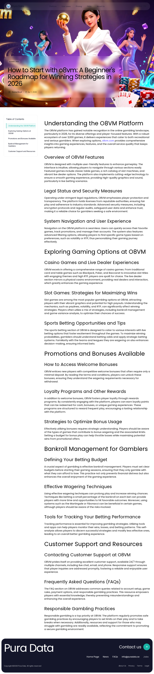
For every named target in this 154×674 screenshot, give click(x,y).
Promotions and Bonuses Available (22, 138)
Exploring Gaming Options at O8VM (19, 132)
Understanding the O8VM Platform (21, 126)
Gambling (14, 62)
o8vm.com (108, 140)
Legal (147, 666)
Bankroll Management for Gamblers (18, 145)
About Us (122, 666)
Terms (139, 666)
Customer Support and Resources (21, 151)
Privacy (131, 666)
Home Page (93, 656)
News (106, 656)
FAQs (115, 656)
